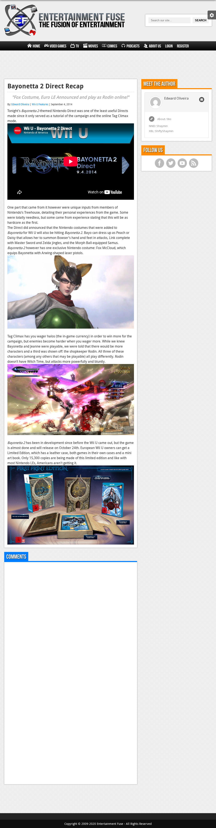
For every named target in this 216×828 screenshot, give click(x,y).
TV (77, 46)
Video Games (58, 46)
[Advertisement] (108, 64)
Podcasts (133, 46)
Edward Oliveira (20, 104)
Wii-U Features (40, 104)
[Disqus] (70, 618)
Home (36, 46)
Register (183, 46)
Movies (93, 46)
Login (169, 46)
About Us (155, 46)
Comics (112, 46)
